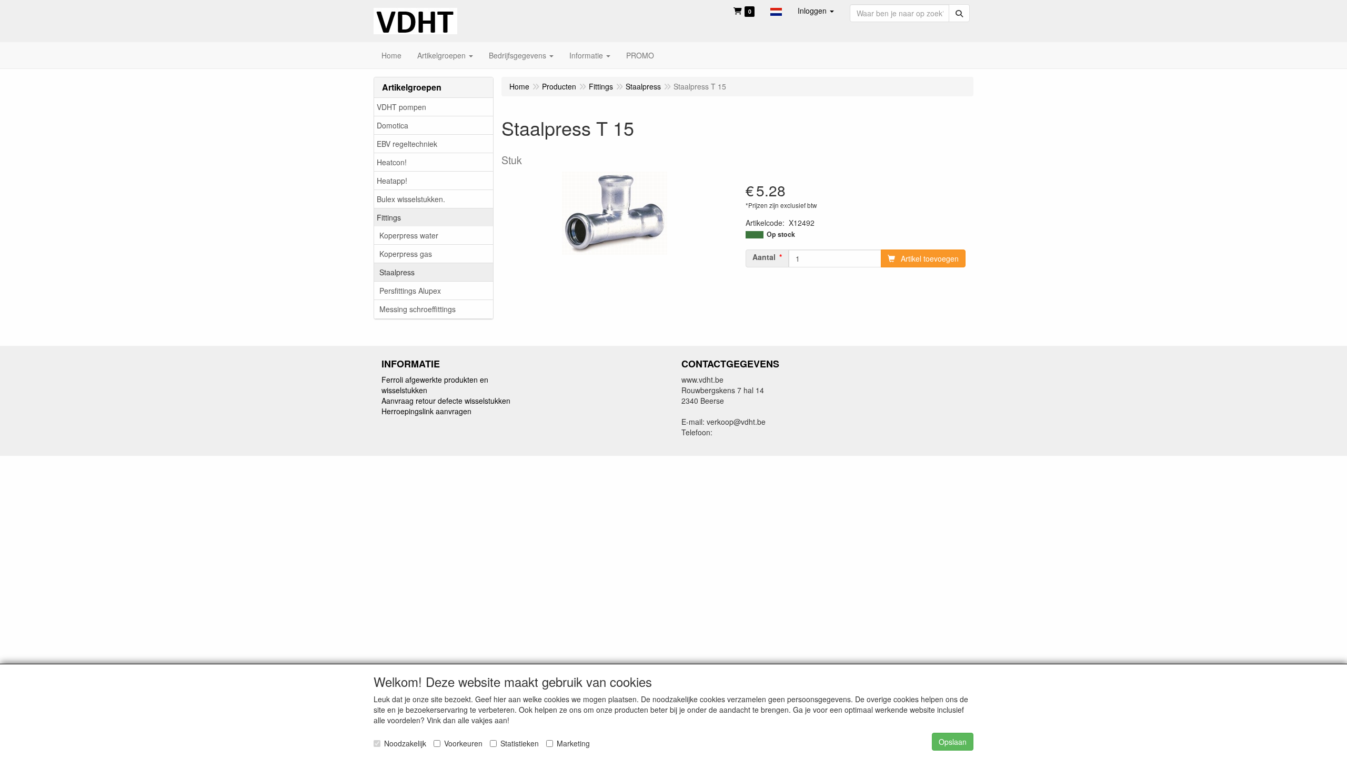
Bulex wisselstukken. (411, 199)
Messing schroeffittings (417, 309)
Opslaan (953, 741)
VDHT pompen (401, 107)
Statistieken (519, 743)
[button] (776, 10)
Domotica (392, 125)
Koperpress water (408, 235)
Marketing (573, 743)
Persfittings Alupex (410, 290)
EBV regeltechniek (407, 143)
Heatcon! (392, 162)
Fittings (389, 217)
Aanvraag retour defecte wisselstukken (445, 400)
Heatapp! (392, 180)
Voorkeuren (463, 743)
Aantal (764, 257)
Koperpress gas (405, 253)
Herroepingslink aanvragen (426, 411)
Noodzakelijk (405, 743)
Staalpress (397, 272)
